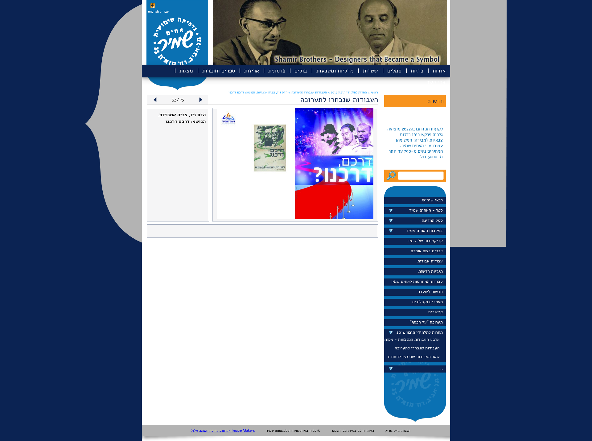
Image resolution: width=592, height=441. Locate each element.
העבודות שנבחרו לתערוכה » (307, 92)
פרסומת (276, 70)
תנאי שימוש (432, 200)
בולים (300, 70)
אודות (439, 70)
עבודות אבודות (430, 261)
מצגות (186, 70)
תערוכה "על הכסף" (426, 322)
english (153, 11)
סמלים (394, 70)
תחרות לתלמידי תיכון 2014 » (347, 92)
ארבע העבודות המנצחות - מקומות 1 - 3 (413, 339)
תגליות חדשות (430, 271)
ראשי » (373, 92)
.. (441, 368)
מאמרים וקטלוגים (427, 302)
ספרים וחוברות (218, 70)
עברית (164, 11)
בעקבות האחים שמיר (424, 230)
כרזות (417, 70)
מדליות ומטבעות (335, 70)
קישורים (435, 312)
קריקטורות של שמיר (425, 241)
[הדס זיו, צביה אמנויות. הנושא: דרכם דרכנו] (295, 217)
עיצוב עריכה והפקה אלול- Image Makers (223, 430)
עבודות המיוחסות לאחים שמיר (416, 281)
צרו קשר (436, 82)
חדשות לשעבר (430, 292)
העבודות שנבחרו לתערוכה (417, 348)
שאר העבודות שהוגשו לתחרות (414, 357)
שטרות (370, 70)
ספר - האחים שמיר (426, 210)
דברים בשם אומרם (427, 251)
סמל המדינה (432, 220)
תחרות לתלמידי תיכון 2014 (420, 332)
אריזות (251, 70)
